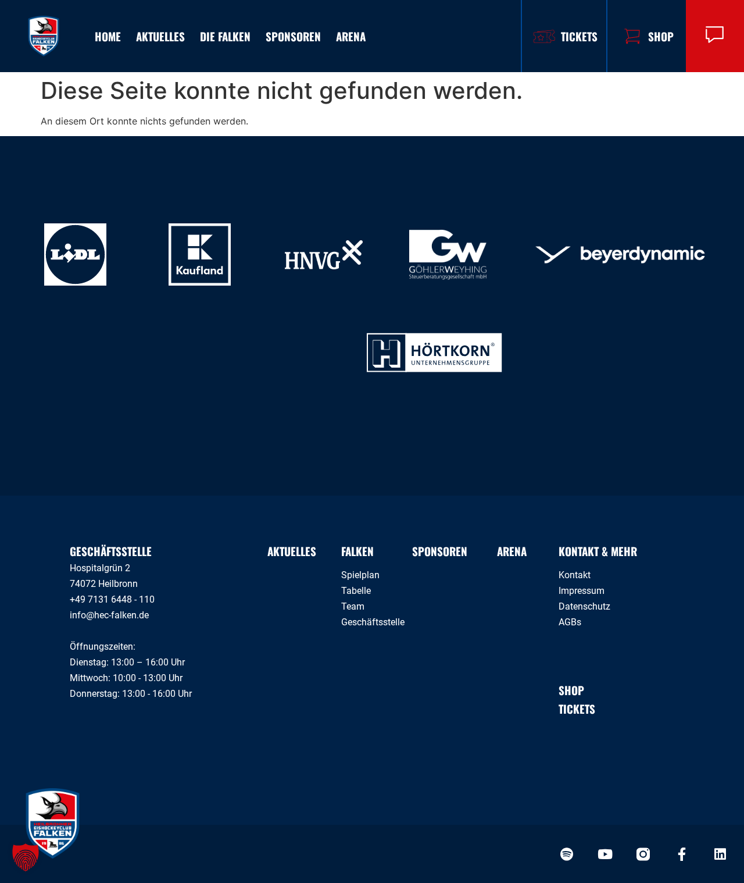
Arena (351, 36)
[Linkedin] (720, 854)
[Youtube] (604, 854)
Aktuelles (160, 36)
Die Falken (225, 36)
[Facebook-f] (681, 854)
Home (108, 36)
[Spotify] (566, 854)
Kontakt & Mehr (598, 551)
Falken (357, 551)
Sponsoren (293, 36)
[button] (25, 857)
